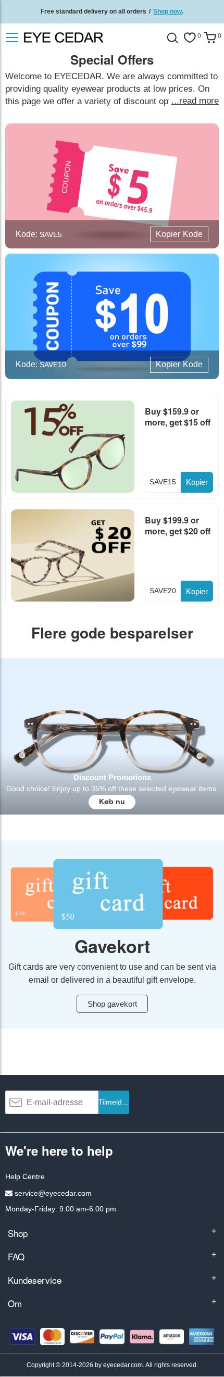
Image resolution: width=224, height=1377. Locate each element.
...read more (195, 101)
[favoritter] (189, 37)
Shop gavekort (112, 1003)
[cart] (210, 38)
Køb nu (112, 801)
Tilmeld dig (114, 1102)
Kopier (197, 482)
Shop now (167, 11)
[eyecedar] (85, 38)
